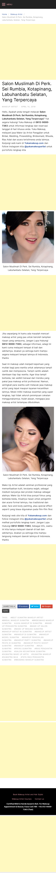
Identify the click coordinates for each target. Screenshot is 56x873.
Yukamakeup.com (34, 143)
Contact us (39, 799)
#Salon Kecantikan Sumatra (30, 651)
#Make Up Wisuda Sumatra (28, 629)
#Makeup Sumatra (24, 646)
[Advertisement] (28, 52)
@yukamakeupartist (35, 146)
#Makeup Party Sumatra (27, 640)
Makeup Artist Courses (22, 799)
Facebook (24, 606)
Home (4, 14)
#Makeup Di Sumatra (25, 634)
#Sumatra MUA (10, 657)
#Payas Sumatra (23, 648)
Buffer (5, 611)
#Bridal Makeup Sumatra (15, 620)
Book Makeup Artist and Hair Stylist (28, 794)
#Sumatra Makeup (41, 654)
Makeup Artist (16, 14)
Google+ (47, 606)
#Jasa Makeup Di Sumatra (28, 623)
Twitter (36, 606)
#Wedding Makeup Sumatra (29, 660)
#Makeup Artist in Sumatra (17, 631)
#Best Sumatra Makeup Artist (27, 617)
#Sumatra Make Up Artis (15, 654)
